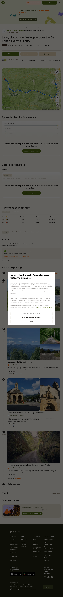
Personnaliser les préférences (31, 317)
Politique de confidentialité (44, 307)
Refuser (31, 321)
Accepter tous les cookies (31, 313)
